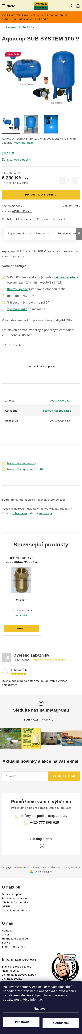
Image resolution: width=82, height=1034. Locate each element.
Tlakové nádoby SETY (57, 410)
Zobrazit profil (39, 719)
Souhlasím (61, 1023)
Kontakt (7, 930)
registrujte (45, 513)
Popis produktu (17, 233)
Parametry (42, 233)
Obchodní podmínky (15, 902)
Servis (6, 942)
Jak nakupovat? (12, 978)
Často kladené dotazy (16, 910)
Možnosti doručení (19, 159)
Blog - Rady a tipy (13, 946)
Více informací (33, 999)
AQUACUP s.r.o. (22, 211)
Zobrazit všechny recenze (48, 659)
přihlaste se (19, 513)
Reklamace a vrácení (15, 898)
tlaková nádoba (65, 277)
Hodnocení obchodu (15, 938)
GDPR (6, 906)
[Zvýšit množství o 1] (75, 180)
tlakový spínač (17, 289)
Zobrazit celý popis (39, 366)
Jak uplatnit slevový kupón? (20, 974)
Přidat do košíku (41, 194)
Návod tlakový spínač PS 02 (25, 469)
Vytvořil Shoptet (43, 871)
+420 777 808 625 (44, 822)
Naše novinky (10, 970)
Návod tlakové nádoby (21, 463)
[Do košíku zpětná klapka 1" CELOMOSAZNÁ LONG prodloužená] (21, 628)
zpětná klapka (17, 309)
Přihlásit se (63, 776)
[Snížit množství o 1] (62, 180)
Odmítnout (21, 1022)
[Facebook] (42, 846)
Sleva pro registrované (16, 966)
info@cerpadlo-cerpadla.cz (44, 816)
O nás (6, 934)
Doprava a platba (13, 894)
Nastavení (41, 1008)
